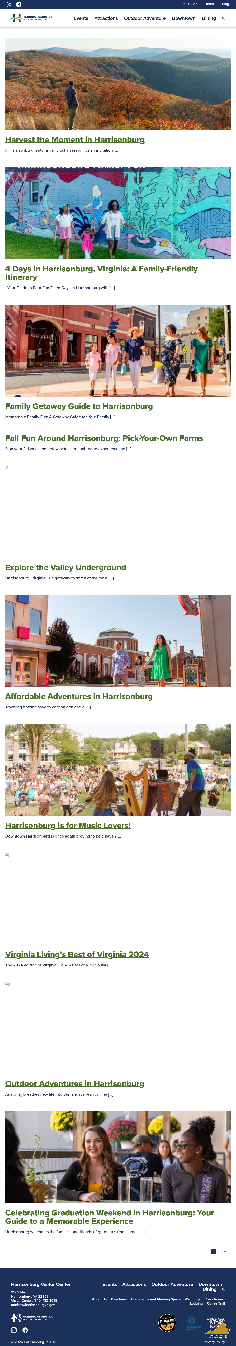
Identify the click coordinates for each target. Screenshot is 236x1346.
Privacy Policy (214, 1341)
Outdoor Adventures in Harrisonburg (74, 1083)
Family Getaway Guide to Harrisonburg (79, 406)
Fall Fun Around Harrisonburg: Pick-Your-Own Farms (104, 438)
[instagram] (9, 4)
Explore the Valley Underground (65, 567)
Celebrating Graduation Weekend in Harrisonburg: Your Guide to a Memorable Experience (109, 1216)
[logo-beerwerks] (167, 1316)
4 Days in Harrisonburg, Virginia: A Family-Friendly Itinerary (101, 272)
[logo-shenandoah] (191, 1318)
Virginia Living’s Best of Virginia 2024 (77, 954)
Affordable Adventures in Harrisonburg (79, 696)
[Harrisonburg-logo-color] (32, 16)
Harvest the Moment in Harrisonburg (75, 139)
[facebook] (18, 4)
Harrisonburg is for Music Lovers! (68, 825)
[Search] (223, 18)
